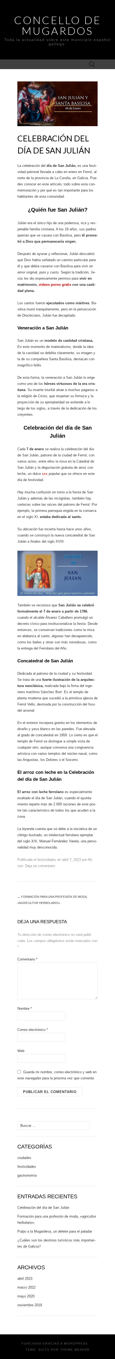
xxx (45, 474)
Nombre (24, 1009)
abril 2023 (24, 1279)
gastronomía (27, 1175)
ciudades (24, 1158)
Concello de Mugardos (57, 25)
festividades (46, 860)
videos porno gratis (55, 285)
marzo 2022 (26, 1287)
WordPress (76, 1343)
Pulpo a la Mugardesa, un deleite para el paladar (54, 1231)
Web (20, 1051)
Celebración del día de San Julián (43, 1208)
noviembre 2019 (29, 1305)
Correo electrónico (32, 1030)
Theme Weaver (75, 1349)
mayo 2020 (25, 1296)
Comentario (27, 959)
